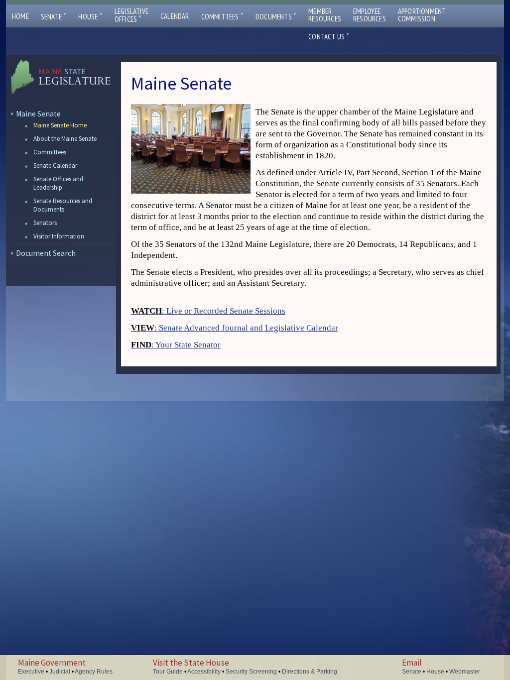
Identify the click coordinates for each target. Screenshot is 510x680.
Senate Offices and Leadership (58, 183)
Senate (54, 16)
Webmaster (464, 671)
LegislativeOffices (131, 15)
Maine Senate (38, 113)
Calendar (174, 16)
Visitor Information (58, 236)
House (90, 16)
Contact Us (328, 36)
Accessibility (204, 671)
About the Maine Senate (65, 138)
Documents (275, 16)
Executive (31, 671)
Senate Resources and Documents (62, 205)
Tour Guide (168, 671)
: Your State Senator (176, 344)
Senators (45, 223)
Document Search (46, 253)
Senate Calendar (55, 165)
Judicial (59, 671)
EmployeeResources (369, 14)
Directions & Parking (309, 671)
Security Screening (251, 671)
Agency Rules (94, 671)
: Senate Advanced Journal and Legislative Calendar (234, 328)
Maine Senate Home (60, 125)
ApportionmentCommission (422, 14)
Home (20, 16)
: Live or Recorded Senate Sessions (208, 311)
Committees (222, 16)
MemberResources (324, 14)
